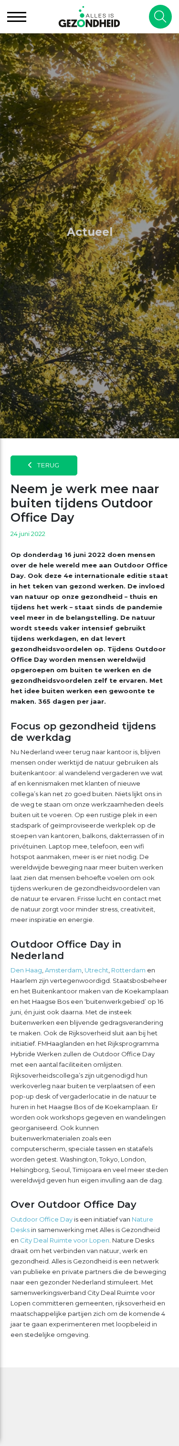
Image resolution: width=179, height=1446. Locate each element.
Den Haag (26, 970)
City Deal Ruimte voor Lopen (64, 1240)
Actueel (90, 232)
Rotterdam (128, 970)
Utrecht (96, 970)
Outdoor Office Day (42, 1219)
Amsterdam (63, 970)
